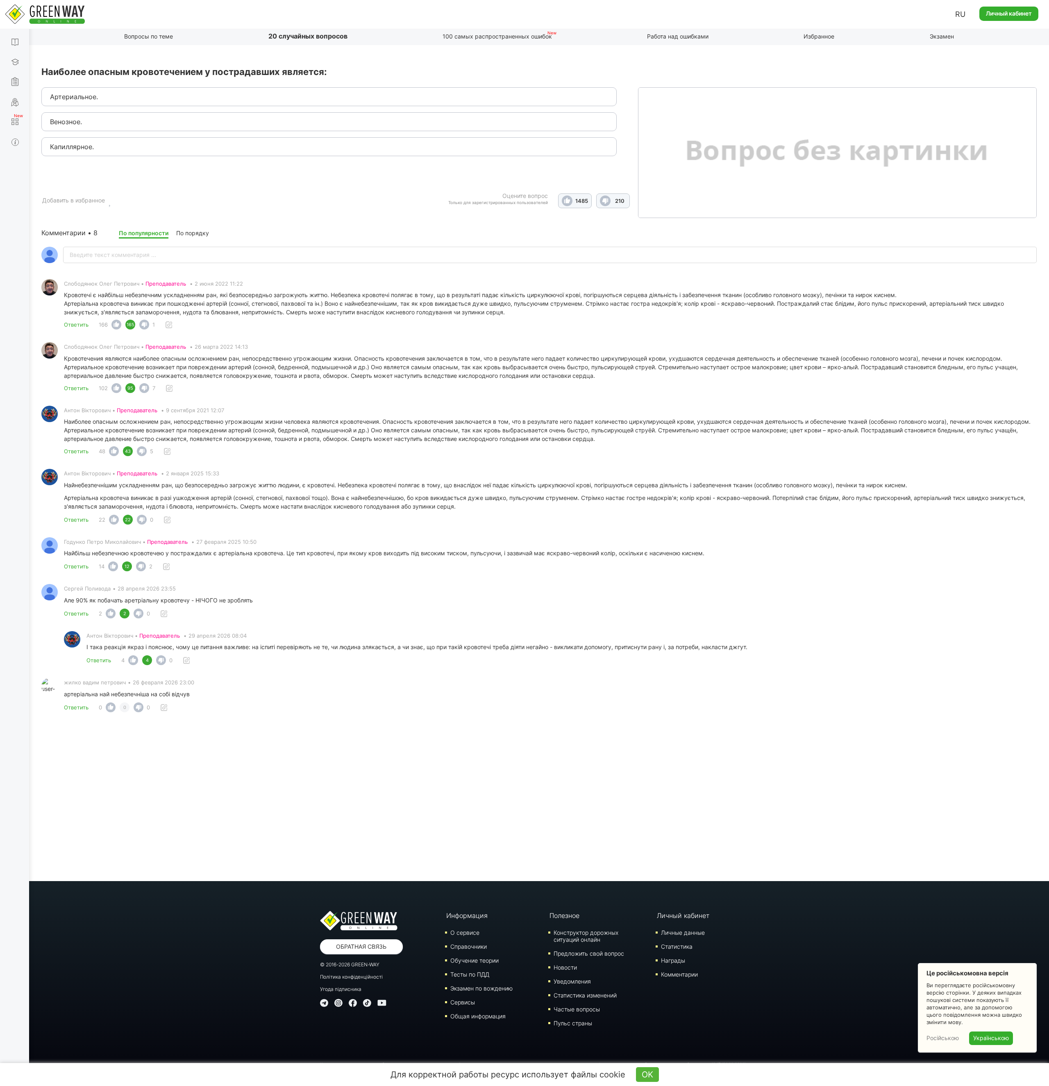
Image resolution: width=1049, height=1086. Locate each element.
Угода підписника (340, 989)
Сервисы (462, 1002)
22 (102, 519)
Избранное (819, 36)
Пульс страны (573, 1023)
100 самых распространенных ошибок (497, 36)
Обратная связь (361, 946)
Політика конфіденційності (351, 977)
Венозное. (66, 122)
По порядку (192, 232)
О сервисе (464, 932)
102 (103, 388)
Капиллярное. (72, 147)
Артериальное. (74, 97)
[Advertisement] (539, 799)
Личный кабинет (1009, 13)
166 (103, 324)
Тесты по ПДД (469, 974)
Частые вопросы (577, 1009)
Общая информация (478, 1016)
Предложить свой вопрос (589, 953)
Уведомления (572, 981)
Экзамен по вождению (481, 988)
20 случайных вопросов (307, 36)
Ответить (76, 324)
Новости (565, 967)
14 (101, 566)
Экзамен (942, 36)
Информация (467, 915)
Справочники (468, 946)
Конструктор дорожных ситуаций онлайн (586, 936)
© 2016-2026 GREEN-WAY (349, 964)
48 (102, 451)
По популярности (143, 232)
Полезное (564, 915)
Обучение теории (474, 960)
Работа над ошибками (677, 36)
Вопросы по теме (148, 36)
